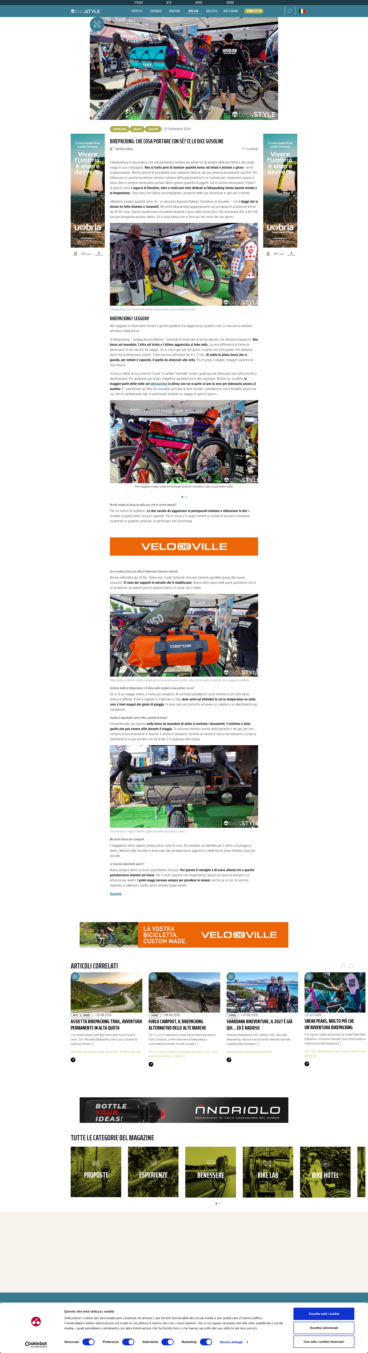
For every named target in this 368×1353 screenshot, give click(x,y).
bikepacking (119, 129)
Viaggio (137, 129)
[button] (290, 11)
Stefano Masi (124, 149)
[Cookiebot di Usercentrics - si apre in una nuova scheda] (36, 1345)
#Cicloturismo (158, 1051)
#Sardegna (251, 1051)
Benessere (174, 11)
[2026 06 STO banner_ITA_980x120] (184, 935)
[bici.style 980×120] (184, 1110)
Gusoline (153, 129)
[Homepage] (85, 11)
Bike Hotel (212, 11)
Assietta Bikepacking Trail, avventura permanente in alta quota (106, 1024)
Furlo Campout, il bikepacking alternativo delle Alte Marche (177, 1024)
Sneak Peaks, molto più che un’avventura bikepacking (329, 1024)
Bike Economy (230, 11)
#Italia (92, 1051)
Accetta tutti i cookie (324, 1314)
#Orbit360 (311, 1055)
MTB (75, 1015)
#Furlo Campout (174, 1056)
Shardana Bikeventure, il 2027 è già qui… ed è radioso (259, 1024)
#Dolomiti (311, 1051)
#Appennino (156, 1056)
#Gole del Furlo (208, 1051)
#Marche (174, 1051)
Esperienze (156, 11)
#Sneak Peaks (359, 1051)
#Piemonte (112, 1051)
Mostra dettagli (231, 1342)
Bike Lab (193, 11)
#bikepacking (79, 1051)
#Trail (101, 1051)
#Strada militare (130, 1051)
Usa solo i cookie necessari (324, 1341)
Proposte (137, 11)
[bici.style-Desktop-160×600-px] (88, 197)
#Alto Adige (342, 1051)
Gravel (86, 1015)
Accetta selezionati (324, 1328)
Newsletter (254, 11)
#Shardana (265, 1051)
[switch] (128, 1342)
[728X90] (184, 546)
